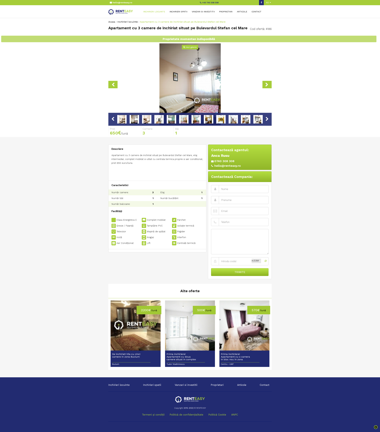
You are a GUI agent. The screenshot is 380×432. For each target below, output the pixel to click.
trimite (240, 272)
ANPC (234, 414)
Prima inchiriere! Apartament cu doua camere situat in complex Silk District (181, 357)
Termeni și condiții (153, 414)
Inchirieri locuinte (154, 11)
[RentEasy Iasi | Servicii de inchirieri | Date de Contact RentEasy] (190, 399)
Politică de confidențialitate (186, 414)
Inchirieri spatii (178, 11)
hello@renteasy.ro (122, 2)
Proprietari (225, 11)
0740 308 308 (224, 161)
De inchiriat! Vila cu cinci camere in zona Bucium (126, 355)
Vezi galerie (191, 47)
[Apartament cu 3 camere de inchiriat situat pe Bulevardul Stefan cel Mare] (190, 84)
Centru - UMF (227, 364)
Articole (242, 11)
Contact (256, 11)
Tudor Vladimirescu (176, 364)
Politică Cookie (217, 414)
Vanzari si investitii (203, 11)
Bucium (115, 364)
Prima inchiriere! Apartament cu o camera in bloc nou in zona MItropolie (235, 357)
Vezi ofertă (135, 327)
